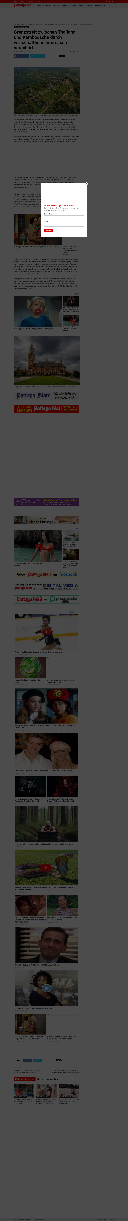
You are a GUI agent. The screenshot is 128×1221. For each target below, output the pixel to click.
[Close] (86, 183)
